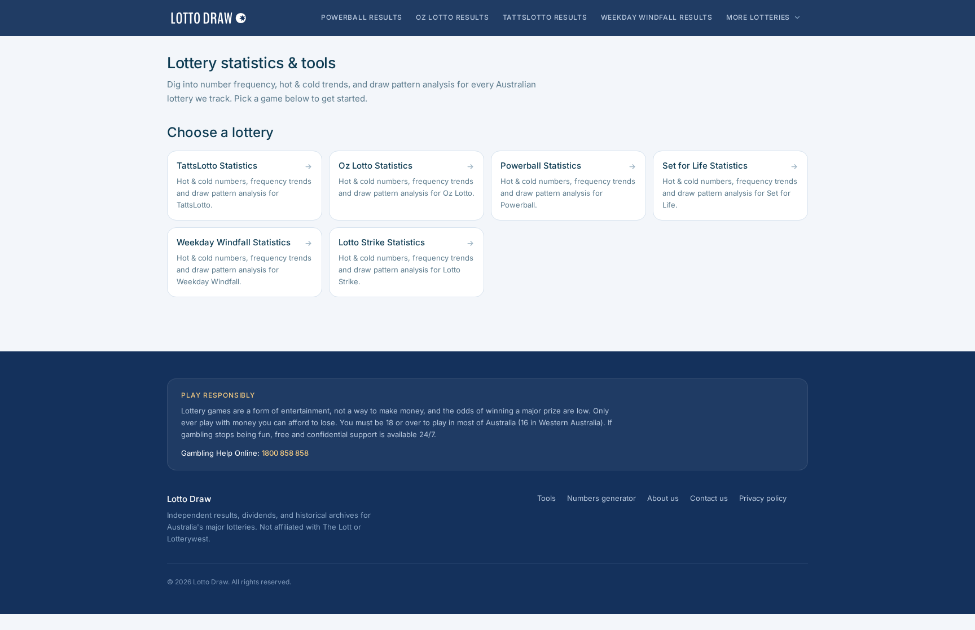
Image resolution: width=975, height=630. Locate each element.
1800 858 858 (285, 452)
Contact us (709, 498)
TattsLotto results (545, 17)
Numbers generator (601, 498)
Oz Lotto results (452, 17)
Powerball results (361, 17)
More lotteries (758, 17)
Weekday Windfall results (657, 17)
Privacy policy (763, 498)
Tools (546, 498)
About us (663, 498)
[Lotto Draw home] (208, 18)
